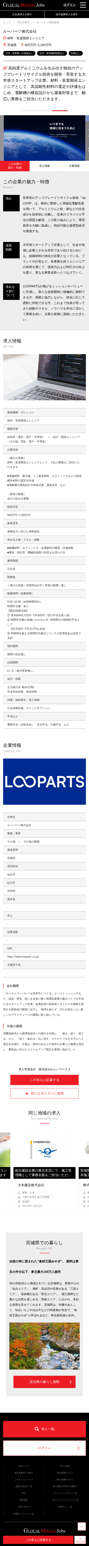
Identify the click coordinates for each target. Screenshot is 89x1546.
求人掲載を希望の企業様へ (65, 1486)
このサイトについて (23, 1479)
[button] (29, 110)
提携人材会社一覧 (24, 1486)
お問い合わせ (24, 1507)
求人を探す (23, 22)
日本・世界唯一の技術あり (19, 53)
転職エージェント (22, 1514)
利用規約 (24, 1500)
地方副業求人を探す (23, 1473)
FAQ (24, 1493)
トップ (7, 22)
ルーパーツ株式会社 (47, 22)
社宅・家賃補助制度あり (52, 53)
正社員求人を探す (22, 14)
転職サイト (63, 1507)
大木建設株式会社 (31, 1185)
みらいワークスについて (63, 1500)
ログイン (69, 4)
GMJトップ (24, 1466)
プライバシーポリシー (63, 1493)
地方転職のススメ (65, 1473)
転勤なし (75, 53)
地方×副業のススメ (65, 1479)
